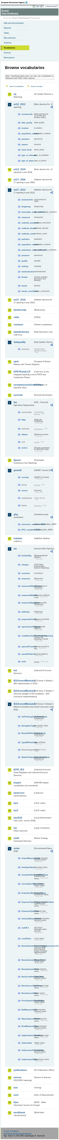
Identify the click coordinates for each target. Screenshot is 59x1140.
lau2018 (18, 818)
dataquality (20, 342)
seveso (17, 1077)
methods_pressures (27, 223)
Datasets (7, 28)
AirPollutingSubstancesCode (27, 717)
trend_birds (26, 150)
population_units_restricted (27, 250)
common (18, 324)
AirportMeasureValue (27, 858)
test (16, 1087)
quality (24, 261)
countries (25, 573)
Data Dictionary (24, 18)
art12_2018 (19, 169)
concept (24, 477)
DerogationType (27, 726)
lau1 (16, 803)
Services (7, 53)
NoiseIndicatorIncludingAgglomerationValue (27, 946)
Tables (6, 33)
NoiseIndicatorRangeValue (27, 960)
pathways (25, 612)
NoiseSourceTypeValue (27, 986)
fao (15, 402)
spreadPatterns (27, 654)
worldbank (19, 1112)
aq (15, 94)
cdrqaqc (25, 565)
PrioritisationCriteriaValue (27, 1001)
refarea (24, 434)
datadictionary (21, 332)
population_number (27, 133)
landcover (19, 793)
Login (37, 6)
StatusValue (26, 1043)
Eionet (14, 18)
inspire (17, 782)
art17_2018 (19, 299)
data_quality (26, 123)
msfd (16, 838)
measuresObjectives (27, 603)
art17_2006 (19, 179)
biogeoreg (26, 206)
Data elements (10, 38)
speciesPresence (27, 647)
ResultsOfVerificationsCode (27, 733)
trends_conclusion (27, 291)
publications (20, 1070)
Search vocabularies (16, 86)
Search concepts (37, 86)
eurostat (18, 395)
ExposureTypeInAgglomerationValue (27, 902)
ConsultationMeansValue (27, 884)
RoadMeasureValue (27, 1026)
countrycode (27, 114)
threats (24, 277)
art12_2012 (19, 104)
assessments (27, 200)
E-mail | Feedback (11, 1131)
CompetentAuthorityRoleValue (27, 875)
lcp (15, 828)
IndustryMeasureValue (27, 919)
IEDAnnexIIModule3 (24, 691)
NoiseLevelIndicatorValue (27, 977)
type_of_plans (27, 161)
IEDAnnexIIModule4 (24, 704)
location (25, 128)
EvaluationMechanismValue (27, 893)
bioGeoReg (26, 556)
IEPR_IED (19, 769)
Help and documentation (14, 23)
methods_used (27, 234)
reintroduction (27, 272)
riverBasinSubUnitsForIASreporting (27, 636)
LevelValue (26, 939)
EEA (15, 2)
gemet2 (18, 470)
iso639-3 (25, 928)
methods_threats (27, 228)
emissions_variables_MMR (27, 524)
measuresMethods (27, 595)
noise (17, 848)
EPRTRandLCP (22, 371)
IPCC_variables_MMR (27, 530)
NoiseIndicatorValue (27, 969)
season (24, 144)
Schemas (8, 43)
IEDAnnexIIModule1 (24, 680)
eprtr (16, 361)
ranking (24, 266)
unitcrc (24, 448)
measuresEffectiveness (27, 586)
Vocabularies (9, 48)
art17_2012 (19, 190)
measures (25, 217)
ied (15, 670)
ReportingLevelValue (27, 1019)
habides (18, 538)
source (24, 490)
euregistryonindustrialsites (24, 385)
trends (24, 286)
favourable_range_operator (27, 212)
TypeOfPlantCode (27, 742)
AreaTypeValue (27, 867)
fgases (17, 460)
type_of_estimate (27, 155)
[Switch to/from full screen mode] (42, 6)
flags (23, 420)
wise (16, 1102)
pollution (25, 239)
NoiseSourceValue (27, 993)
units (23, 661)
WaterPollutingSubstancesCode (27, 757)
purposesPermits (27, 619)
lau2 (16, 810)
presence (25, 139)
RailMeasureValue (27, 1010)
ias (15, 548)
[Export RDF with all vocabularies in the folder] (51, 107)
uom (16, 1095)
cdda (16, 317)
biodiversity (20, 310)
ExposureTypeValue (27, 911)
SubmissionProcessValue (27, 1050)
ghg (16, 514)
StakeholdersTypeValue (27, 1035)
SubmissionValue (27, 1059)
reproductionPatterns (27, 627)
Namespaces (9, 57)
